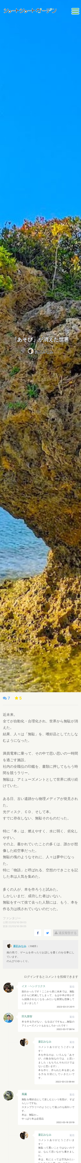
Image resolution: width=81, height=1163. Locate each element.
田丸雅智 (27, 1016)
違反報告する (67, 933)
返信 (72, 986)
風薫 (24, 1094)
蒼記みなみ (43, 352)
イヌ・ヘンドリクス (33, 986)
